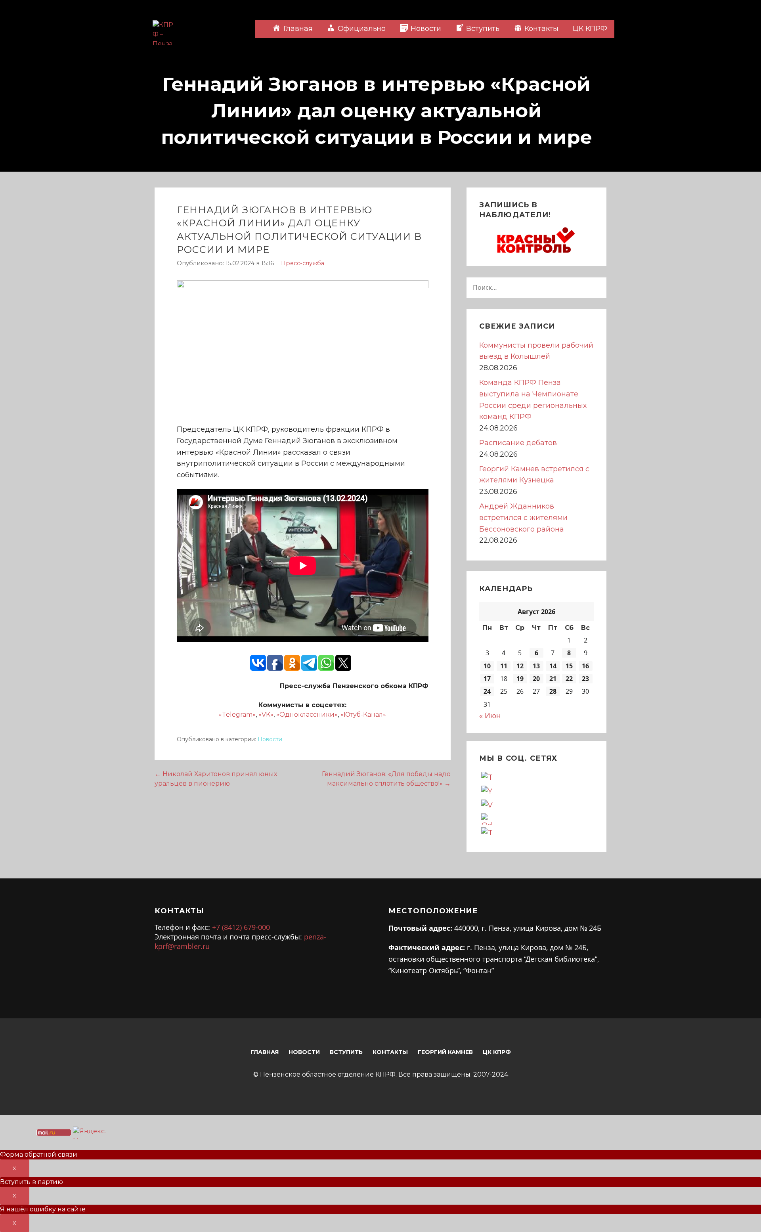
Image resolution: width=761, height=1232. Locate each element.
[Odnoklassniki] (487, 818)
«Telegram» (237, 714)
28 (552, 691)
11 (503, 666)
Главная (264, 1052)
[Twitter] (487, 777)
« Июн (490, 715)
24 (487, 691)
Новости (270, 739)
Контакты (390, 1052)
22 (569, 678)
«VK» (265, 714)
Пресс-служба (302, 263)
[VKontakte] (487, 804)
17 (487, 678)
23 (585, 678)
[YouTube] (487, 790)
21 (552, 678)
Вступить (346, 1052)
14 (552, 666)
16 (585, 666)
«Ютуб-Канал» (363, 714)
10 (487, 666)
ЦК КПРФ (590, 28)
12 (520, 666)
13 (536, 666)
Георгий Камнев (445, 1052)
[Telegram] (487, 832)
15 (569, 666)
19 (520, 678)
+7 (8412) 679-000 (241, 927)
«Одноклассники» (307, 714)
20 (536, 678)
